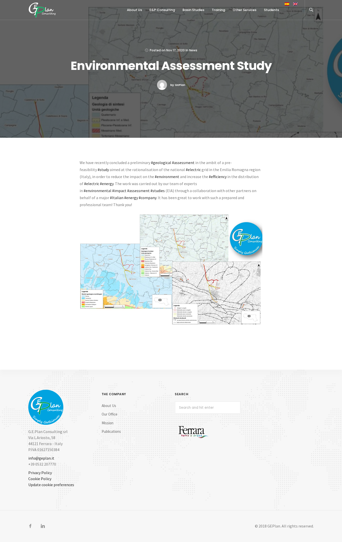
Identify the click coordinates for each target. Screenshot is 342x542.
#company (147, 197)
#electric (193, 169)
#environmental (97, 190)
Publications (111, 431)
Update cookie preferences (51, 484)
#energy (106, 183)
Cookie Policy (39, 478)
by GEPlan (177, 85)
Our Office (109, 414)
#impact (119, 190)
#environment (167, 176)
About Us (109, 405)
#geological (161, 162)
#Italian (116, 197)
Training (218, 10)
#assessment (183, 162)
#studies (157, 190)
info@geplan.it (41, 458)
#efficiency (218, 176)
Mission (107, 423)
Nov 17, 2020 (175, 50)
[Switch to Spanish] (287, 4)
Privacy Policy (40, 472)
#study (103, 169)
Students (271, 10)
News (193, 50)
